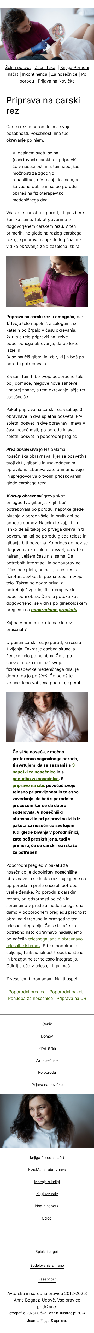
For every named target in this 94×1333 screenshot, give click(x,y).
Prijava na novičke (47, 1084)
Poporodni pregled (27, 991)
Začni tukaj (45, 67)
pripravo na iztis (29, 785)
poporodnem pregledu (54, 609)
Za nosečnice (64, 74)
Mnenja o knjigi (47, 1181)
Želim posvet (18, 67)
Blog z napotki (47, 1206)
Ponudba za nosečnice (30, 998)
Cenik (47, 1024)
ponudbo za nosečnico (36, 778)
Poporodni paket (66, 991)
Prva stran (47, 1048)
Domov (47, 1036)
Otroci (47, 1218)
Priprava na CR (71, 998)
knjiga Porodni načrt (47, 1157)
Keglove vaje (47, 1193)
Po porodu (47, 1072)
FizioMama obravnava (47, 1169)
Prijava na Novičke (56, 81)
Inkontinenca (34, 74)
